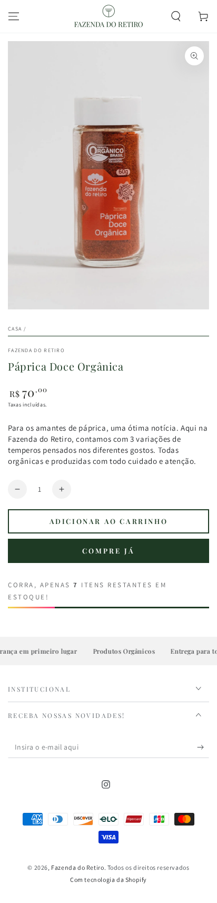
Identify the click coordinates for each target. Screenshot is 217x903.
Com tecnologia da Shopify (108, 879)
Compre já (108, 550)
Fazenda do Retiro (36, 350)
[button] (176, 16)
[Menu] (13, 16)
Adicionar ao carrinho (109, 521)
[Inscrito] (203, 747)
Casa (15, 328)
